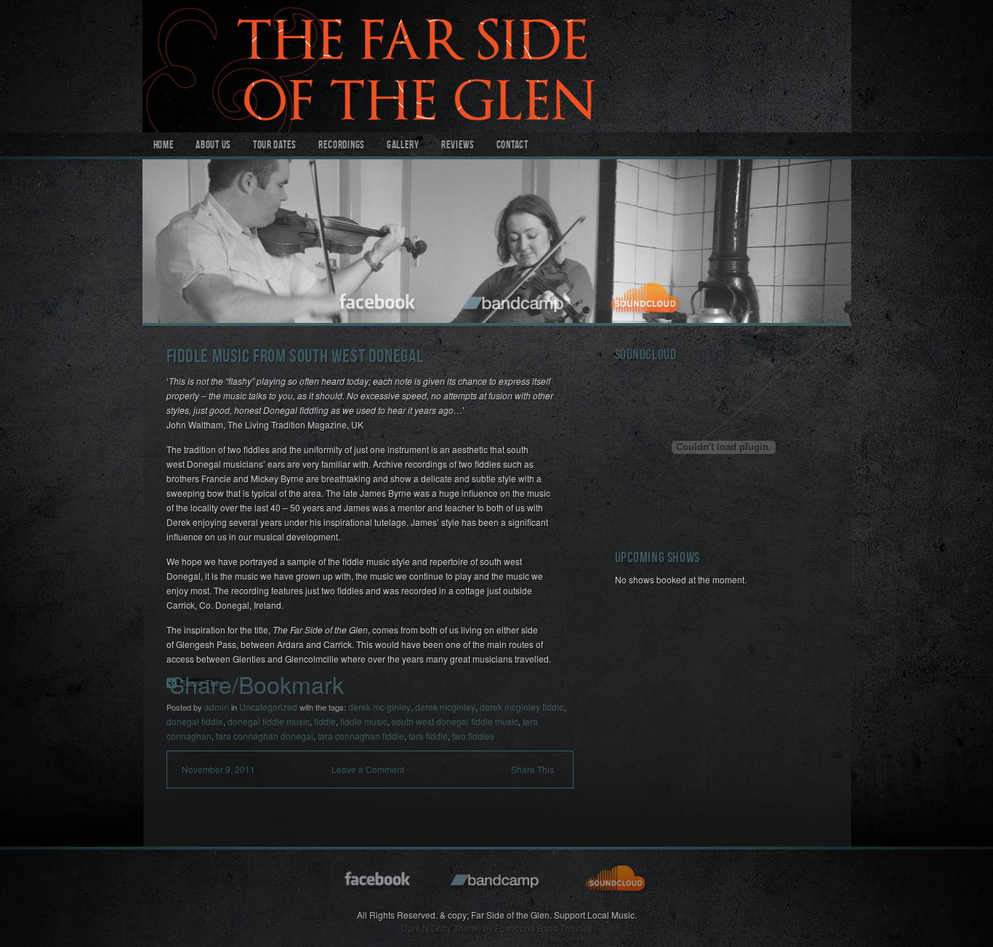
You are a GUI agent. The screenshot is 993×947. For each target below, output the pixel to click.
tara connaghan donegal (264, 736)
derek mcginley (445, 706)
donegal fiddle (194, 721)
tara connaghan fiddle (361, 736)
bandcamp (514, 299)
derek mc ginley (379, 706)
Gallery (403, 146)
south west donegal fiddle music (455, 721)
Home (163, 146)
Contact (512, 146)
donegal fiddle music (269, 721)
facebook (378, 299)
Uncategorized (268, 706)
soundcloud (647, 299)
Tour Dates (275, 146)
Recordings (341, 146)
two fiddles (473, 736)
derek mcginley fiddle (522, 706)
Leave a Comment (367, 769)
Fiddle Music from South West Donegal (295, 358)
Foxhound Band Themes (543, 928)
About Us (213, 146)
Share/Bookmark (256, 684)
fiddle (325, 721)
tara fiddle (428, 736)
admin (216, 706)
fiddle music (363, 721)
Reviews (458, 146)
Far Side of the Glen (496, 66)
